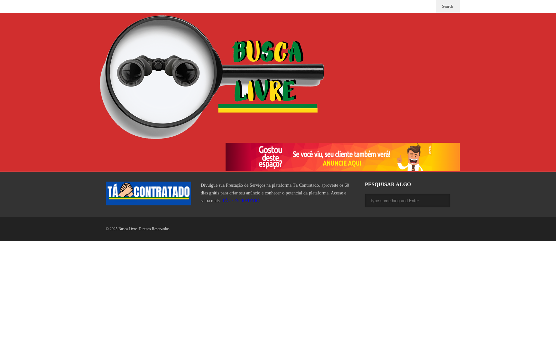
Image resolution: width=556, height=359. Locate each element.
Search (447, 6)
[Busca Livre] (212, 78)
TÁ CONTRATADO (240, 200)
